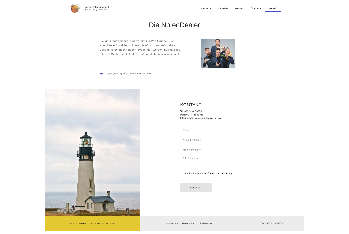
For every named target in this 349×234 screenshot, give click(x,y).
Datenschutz (189, 223)
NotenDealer (136, 73)
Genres (239, 8)
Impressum (172, 223)
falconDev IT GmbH (106, 224)
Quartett (147, 73)
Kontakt (273, 8)
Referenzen (206, 223)
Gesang (118, 73)
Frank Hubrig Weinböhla (96, 9)
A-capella (108, 73)
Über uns (256, 8)
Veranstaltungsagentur (98, 7)
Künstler (223, 8)
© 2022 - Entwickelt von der (83, 224)
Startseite (205, 8)
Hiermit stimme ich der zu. (209, 173)
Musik (126, 73)
